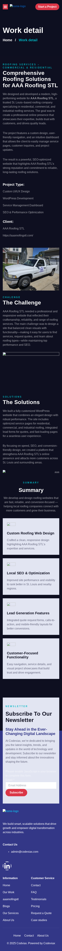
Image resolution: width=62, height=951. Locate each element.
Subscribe (16, 792)
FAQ (34, 892)
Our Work (8, 892)
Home (7, 40)
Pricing (35, 906)
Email (10, 779)
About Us (8, 920)
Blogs (6, 906)
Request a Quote (41, 913)
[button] (5, 6)
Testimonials (38, 899)
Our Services (11, 913)
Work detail (28, 40)
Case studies (39, 920)
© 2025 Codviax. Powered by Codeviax (31, 943)
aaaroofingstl (11, 899)
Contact (35, 885)
